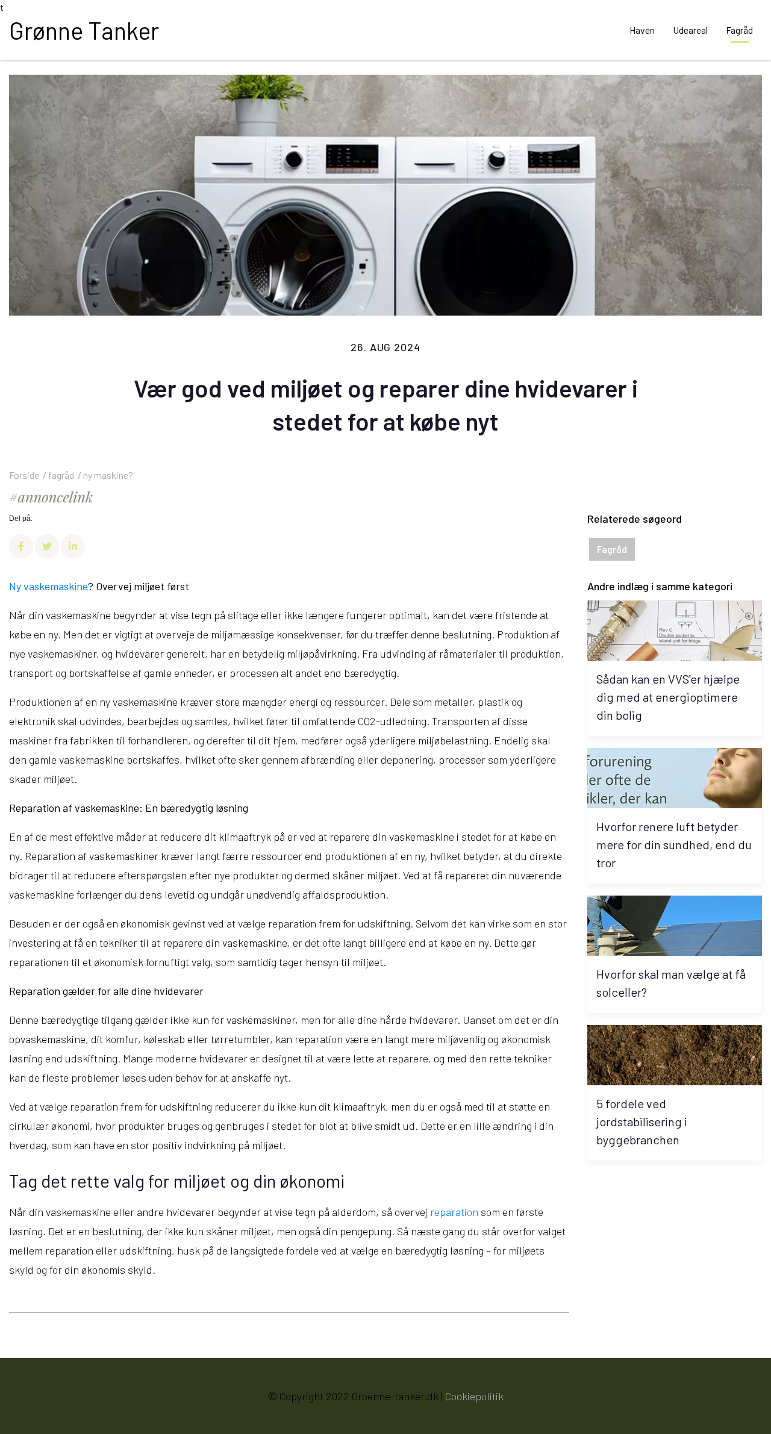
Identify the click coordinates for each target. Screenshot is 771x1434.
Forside (24, 475)
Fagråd (61, 475)
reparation (454, 1211)
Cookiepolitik (474, 1396)
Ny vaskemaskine (48, 586)
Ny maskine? (108, 475)
